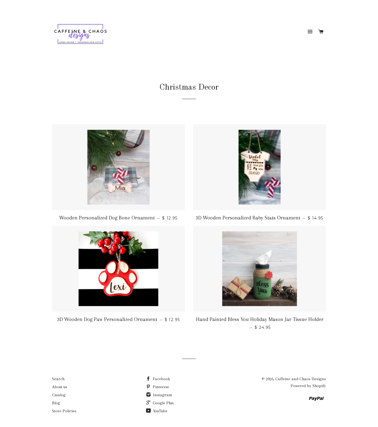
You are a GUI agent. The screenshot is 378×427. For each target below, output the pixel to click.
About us (59, 386)
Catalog (59, 394)
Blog (56, 402)
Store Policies (64, 410)
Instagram (162, 394)
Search (58, 378)
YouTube (159, 410)
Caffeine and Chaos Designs (300, 378)
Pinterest (160, 386)
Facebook (161, 378)
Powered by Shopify (308, 385)
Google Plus (163, 402)
